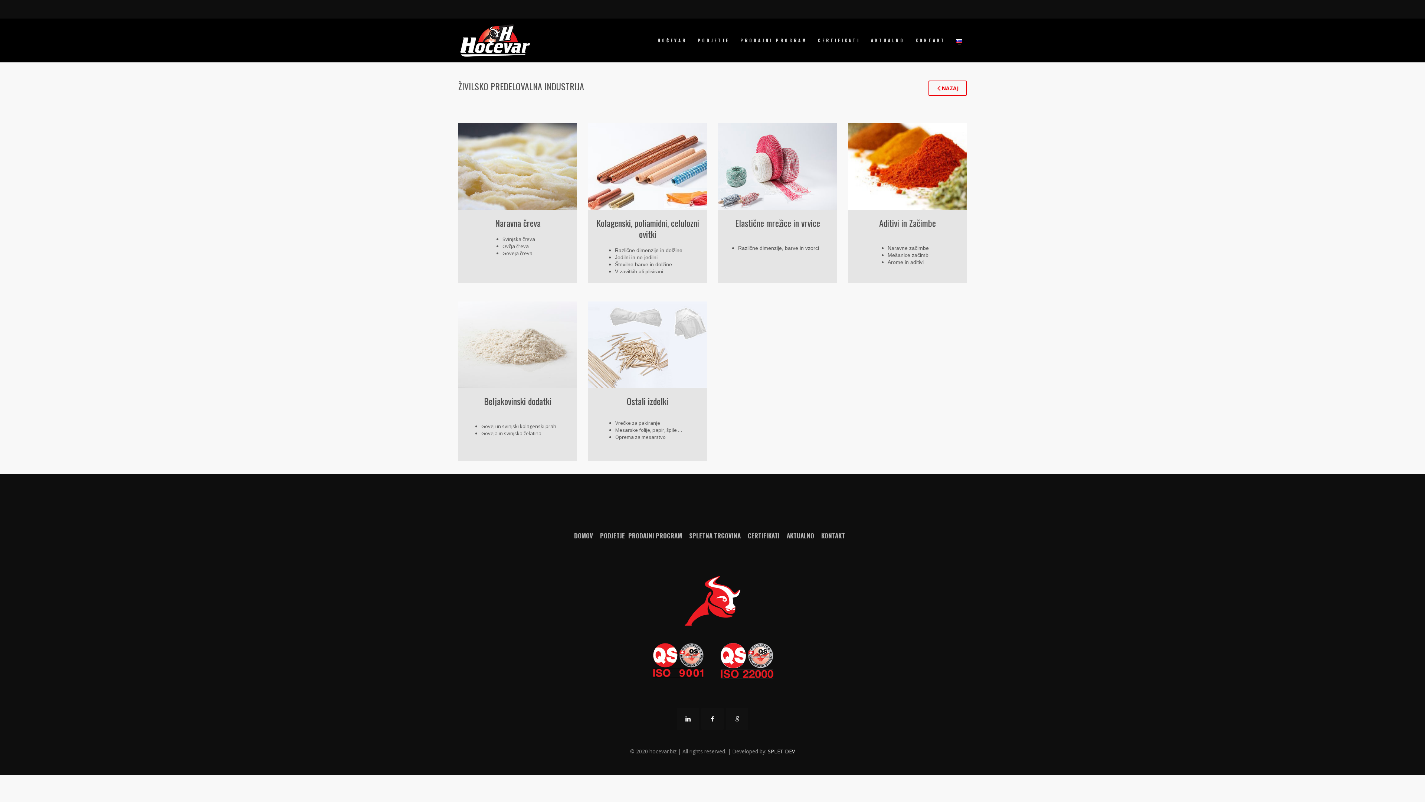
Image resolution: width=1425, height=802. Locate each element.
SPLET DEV (781, 751)
